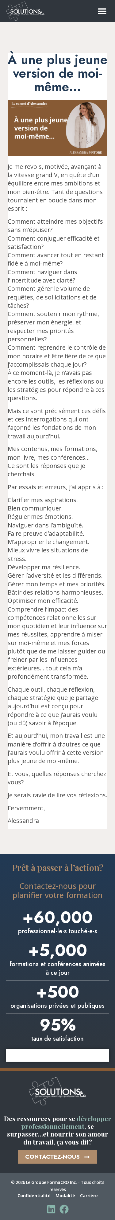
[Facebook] (64, 1209)
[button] (102, 11)
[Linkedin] (51, 1209)
